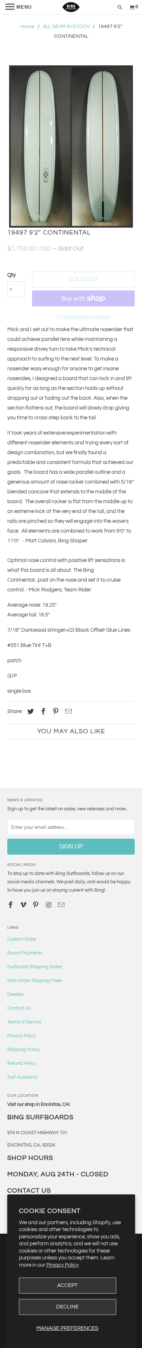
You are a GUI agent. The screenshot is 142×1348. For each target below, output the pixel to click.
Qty (11, 275)
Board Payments (24, 953)
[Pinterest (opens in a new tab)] (54, 711)
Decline (67, 1307)
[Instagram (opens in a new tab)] (49, 905)
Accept (67, 1285)
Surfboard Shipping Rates (34, 966)
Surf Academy (22, 1077)
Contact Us (19, 1008)
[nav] (18, 7)
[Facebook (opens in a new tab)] (42, 711)
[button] (71, 146)
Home (27, 26)
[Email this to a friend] (67, 711)
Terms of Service (24, 1022)
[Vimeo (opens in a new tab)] (24, 905)
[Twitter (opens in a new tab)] (29, 711)
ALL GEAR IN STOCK (66, 26)
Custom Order (21, 939)
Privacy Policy (62, 1265)
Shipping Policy (23, 1049)
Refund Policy (21, 1063)
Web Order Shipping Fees (34, 980)
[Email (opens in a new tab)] (62, 905)
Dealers (15, 994)
